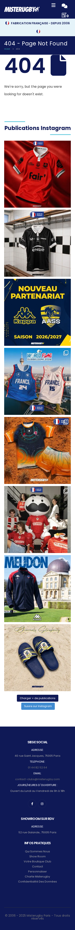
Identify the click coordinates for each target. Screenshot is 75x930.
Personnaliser (37, 871)
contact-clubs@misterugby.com (37, 779)
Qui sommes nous (37, 851)
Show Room (37, 856)
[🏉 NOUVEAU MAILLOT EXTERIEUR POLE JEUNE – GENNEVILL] (37, 174)
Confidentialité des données (37, 882)
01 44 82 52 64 (37, 767)
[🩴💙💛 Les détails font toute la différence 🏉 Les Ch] (37, 657)
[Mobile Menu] (53, 6)
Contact (37, 866)
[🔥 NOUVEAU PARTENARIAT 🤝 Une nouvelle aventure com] (37, 312)
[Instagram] (42, 804)
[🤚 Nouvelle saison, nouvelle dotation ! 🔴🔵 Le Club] (37, 588)
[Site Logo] (22, 9)
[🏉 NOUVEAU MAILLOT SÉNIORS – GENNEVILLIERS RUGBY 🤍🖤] (37, 243)
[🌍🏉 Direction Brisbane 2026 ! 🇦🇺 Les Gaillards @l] (37, 450)
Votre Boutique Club (37, 861)
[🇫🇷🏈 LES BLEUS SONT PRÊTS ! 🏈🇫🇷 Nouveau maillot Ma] (37, 381)
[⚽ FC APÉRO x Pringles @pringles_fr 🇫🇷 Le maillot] (37, 519)
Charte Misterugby (37, 877)
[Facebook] (32, 804)
